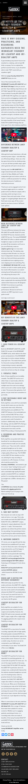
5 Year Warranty (14, 782)
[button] (0, 3)
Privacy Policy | (7, 780)
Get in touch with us (8, 749)
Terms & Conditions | (19, 780)
